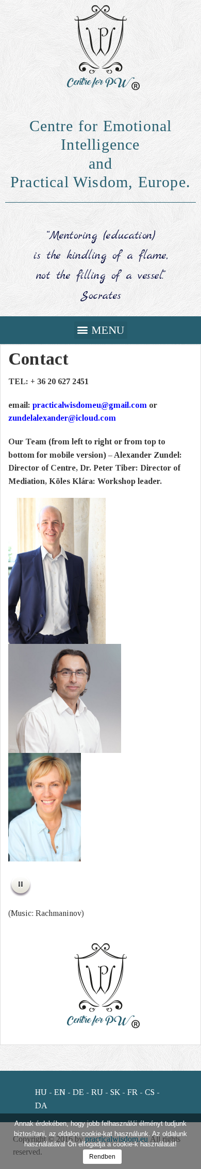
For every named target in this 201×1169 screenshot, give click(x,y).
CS (150, 1092)
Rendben (102, 1156)
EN (59, 1092)
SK (115, 1092)
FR (132, 1092)
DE (78, 1092)
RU (97, 1092)
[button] (100, 330)
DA (41, 1105)
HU (41, 1092)
